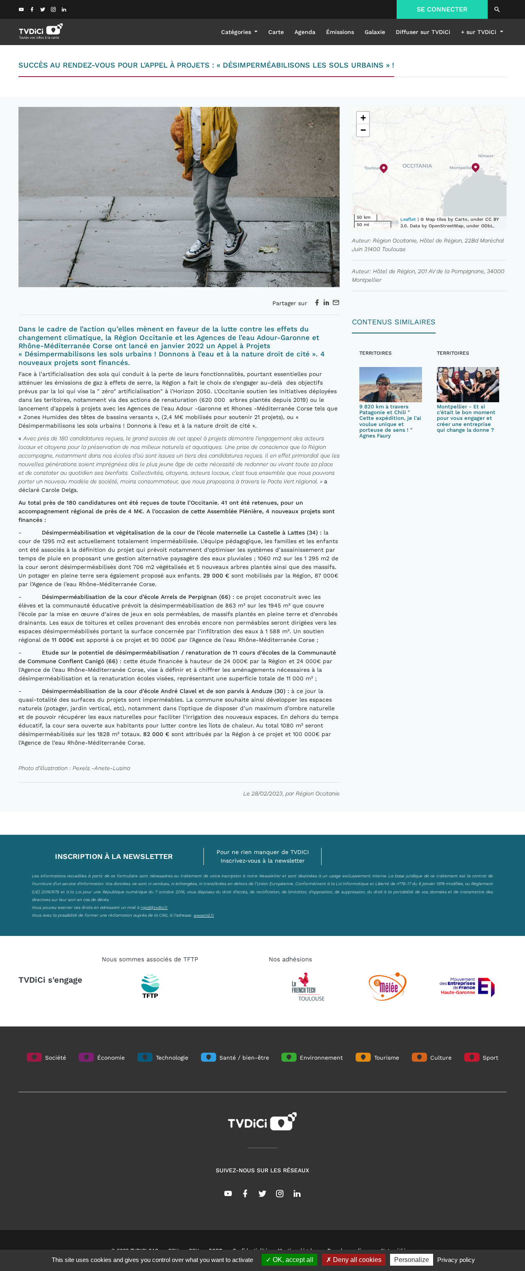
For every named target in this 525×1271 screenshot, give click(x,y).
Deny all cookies (356, 1259)
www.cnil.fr (204, 915)
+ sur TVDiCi (479, 32)
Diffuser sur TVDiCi (423, 32)
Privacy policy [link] (456, 1259)
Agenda (304, 32)
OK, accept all (292, 1259)
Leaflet (408, 219)
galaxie (375, 32)
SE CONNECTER (442, 9)
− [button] (363, 130)
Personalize (411, 1259)
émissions (340, 32)
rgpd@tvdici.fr (154, 907)
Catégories (237, 32)
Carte (276, 32)
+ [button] (363, 118)
